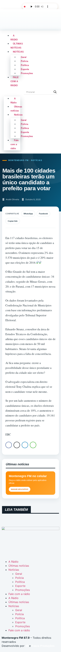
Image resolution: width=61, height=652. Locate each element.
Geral (23, 57)
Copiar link (12, 221)
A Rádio (14, 37)
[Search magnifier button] (55, 92)
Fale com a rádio (15, 81)
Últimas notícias (17, 45)
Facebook (43, 214)
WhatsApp (28, 214)
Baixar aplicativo (19, 489)
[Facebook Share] (8, 445)
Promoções (27, 73)
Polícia (24, 61)
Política (25, 65)
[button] (12, 91)
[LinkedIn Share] (25, 445)
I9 (26, 645)
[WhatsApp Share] (33, 445)
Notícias (18, 52)
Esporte (25, 69)
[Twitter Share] (17, 445)
